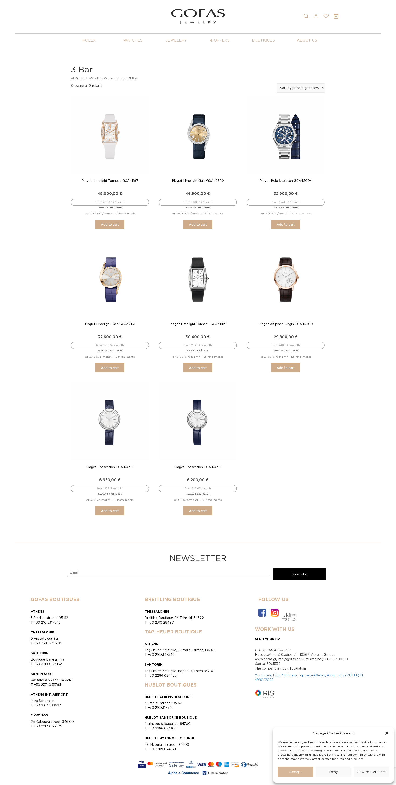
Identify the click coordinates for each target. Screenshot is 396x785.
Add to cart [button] (110, 224)
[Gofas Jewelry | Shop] (198, 16)
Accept (295, 772)
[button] (387, 733)
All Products (80, 78)
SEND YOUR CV (267, 639)
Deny (333, 772)
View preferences (371, 772)
